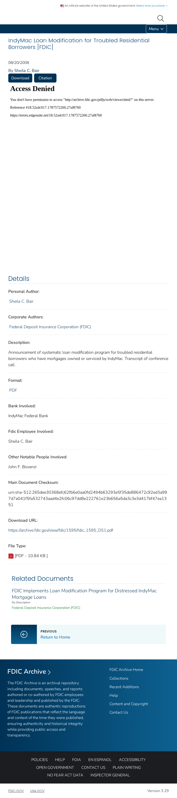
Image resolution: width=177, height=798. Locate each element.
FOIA (76, 759)
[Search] (161, 17)
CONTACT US (93, 767)
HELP (60, 759)
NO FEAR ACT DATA (65, 775)
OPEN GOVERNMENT (55, 767)
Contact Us (118, 712)
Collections (118, 678)
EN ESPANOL (100, 759)
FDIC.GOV (16, 791)
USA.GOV (37, 791)
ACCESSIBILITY (132, 759)
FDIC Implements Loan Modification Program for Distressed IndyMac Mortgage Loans (84, 593)
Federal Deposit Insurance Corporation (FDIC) (50, 327)
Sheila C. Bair (26, 70)
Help (113, 695)
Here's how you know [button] (150, 6)
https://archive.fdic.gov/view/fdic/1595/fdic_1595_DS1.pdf (60, 530)
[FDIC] (9, 28)
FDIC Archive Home (126, 669)
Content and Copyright (128, 704)
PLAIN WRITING (127, 767)
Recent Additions (124, 687)
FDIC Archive (26, 671)
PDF (13, 390)
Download (20, 78)
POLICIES (39, 759)
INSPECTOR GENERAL (110, 775)
